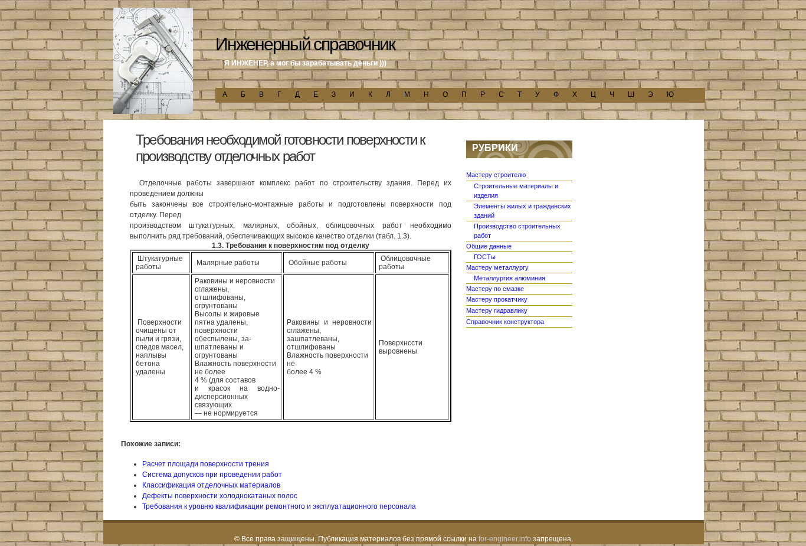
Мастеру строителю (496, 174)
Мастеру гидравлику (496, 310)
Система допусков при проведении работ (212, 474)
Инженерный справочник (305, 44)
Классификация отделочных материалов (211, 485)
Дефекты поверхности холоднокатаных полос (219, 496)
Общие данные (489, 246)
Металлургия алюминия (509, 278)
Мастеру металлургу (497, 267)
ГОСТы (485, 256)
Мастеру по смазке (495, 288)
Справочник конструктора (505, 321)
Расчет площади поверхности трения (205, 464)
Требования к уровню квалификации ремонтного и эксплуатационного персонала (279, 506)
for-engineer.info (505, 539)
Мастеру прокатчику (496, 299)
